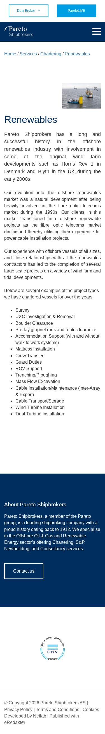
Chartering (50, 53)
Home (10, 53)
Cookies (91, 709)
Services (28, 53)
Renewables (77, 53)
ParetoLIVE (76, 11)
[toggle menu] (96, 31)
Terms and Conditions (57, 709)
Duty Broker (26, 11)
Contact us (23, 571)
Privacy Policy (18, 709)
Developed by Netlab (25, 716)
